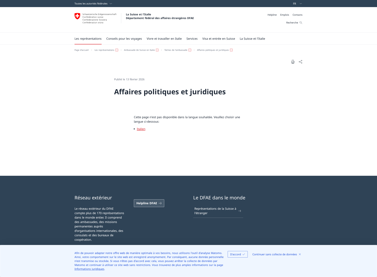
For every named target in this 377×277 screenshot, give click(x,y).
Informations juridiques (89, 269)
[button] (88, 38)
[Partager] (300, 62)
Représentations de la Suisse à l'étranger (215, 211)
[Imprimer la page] (293, 62)
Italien (141, 129)
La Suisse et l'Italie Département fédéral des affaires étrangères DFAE (160, 16)
